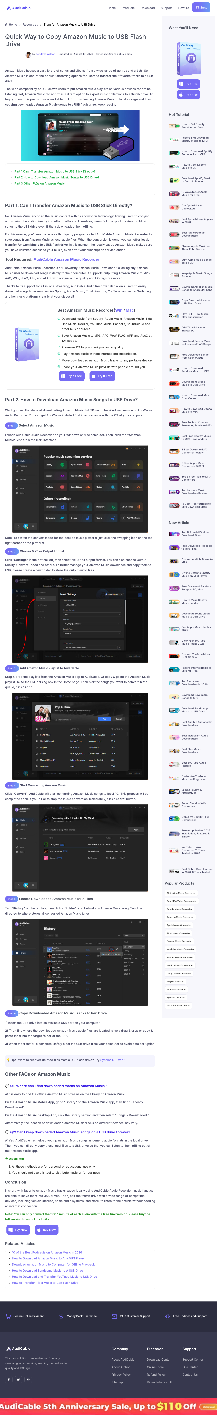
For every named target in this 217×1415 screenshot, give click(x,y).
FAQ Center (190, 1367)
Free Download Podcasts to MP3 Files (197, 547)
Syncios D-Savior (112, 1060)
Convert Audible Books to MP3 (197, 561)
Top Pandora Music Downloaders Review (194, 492)
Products (128, 8)
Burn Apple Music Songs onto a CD (197, 261)
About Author (121, 1367)
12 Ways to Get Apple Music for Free (194, 193)
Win (119, 310)
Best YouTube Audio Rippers (194, 764)
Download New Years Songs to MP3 (195, 696)
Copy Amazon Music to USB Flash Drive (196, 302)
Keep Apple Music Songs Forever (197, 275)
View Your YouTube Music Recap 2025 (193, 642)
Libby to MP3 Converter (179, 973)
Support (166, 8)
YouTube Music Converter (180, 949)
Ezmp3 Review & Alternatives (192, 791)
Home (112, 8)
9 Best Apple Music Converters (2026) (193, 464)
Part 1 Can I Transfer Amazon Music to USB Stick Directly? (55, 171)
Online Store (155, 1367)
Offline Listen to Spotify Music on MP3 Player (196, 574)
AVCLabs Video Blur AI (178, 1005)
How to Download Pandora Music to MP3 (195, 370)
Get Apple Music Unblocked (192, 207)
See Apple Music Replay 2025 (196, 628)
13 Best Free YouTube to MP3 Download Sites (196, 505)
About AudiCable (123, 1359)
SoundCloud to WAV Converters (194, 805)
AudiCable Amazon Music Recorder (66, 259)
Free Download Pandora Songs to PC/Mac (196, 588)
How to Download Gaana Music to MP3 (197, 410)
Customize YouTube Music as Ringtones (194, 778)
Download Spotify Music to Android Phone (196, 180)
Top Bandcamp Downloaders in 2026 (195, 683)
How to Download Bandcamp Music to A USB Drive (47, 1270)
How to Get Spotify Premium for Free (193, 126)
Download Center (159, 1359)
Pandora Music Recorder (180, 957)
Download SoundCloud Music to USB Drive (196, 615)
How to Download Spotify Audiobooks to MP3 (197, 153)
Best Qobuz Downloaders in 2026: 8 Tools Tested (197, 870)
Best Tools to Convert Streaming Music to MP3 (197, 424)
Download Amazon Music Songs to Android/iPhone (197, 288)
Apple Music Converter (179, 925)
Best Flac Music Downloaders (191, 750)
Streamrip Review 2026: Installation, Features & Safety (196, 833)
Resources (30, 24)
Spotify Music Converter (179, 909)
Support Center (192, 1359)
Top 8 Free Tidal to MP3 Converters (196, 478)
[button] (72, 376)
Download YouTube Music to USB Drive (193, 383)
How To (183, 8)
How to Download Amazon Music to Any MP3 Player (48, 1258)
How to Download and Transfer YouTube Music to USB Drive (54, 1276)
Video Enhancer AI (176, 989)
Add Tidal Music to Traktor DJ (193, 329)
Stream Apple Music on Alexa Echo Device (196, 248)
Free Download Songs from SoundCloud (195, 356)
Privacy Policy (121, 1374)
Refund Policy (156, 1374)
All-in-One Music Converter (181, 893)
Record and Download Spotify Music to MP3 (195, 139)
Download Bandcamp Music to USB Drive (195, 710)
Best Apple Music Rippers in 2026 (197, 220)
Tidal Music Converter (178, 933)
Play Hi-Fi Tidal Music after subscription (195, 315)
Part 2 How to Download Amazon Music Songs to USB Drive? (57, 177)
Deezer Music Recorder (179, 941)
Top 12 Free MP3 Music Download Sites (196, 534)
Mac (130, 310)
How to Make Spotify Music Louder (194, 601)
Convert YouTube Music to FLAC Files (196, 656)
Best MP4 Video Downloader (182, 901)
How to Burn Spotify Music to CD (194, 166)
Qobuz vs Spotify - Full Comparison (195, 818)
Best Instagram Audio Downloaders (195, 737)
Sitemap (117, 1382)
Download (148, 8)
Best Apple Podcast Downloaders (193, 234)
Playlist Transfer (175, 981)
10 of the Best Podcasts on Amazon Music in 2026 (47, 1252)
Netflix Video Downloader (180, 965)
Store (203, 7)
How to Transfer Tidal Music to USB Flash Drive (45, 1283)
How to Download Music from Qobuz (196, 397)
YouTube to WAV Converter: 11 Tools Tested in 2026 (193, 850)
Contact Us (190, 1374)
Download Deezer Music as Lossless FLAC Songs (196, 342)
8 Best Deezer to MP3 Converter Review (195, 451)
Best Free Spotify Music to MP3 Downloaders (196, 437)
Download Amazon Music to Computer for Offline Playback (53, 1264)
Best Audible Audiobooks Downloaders (197, 723)
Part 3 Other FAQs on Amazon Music (39, 183)
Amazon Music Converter (180, 917)
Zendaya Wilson (45, 54)
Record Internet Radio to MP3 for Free (196, 669)
